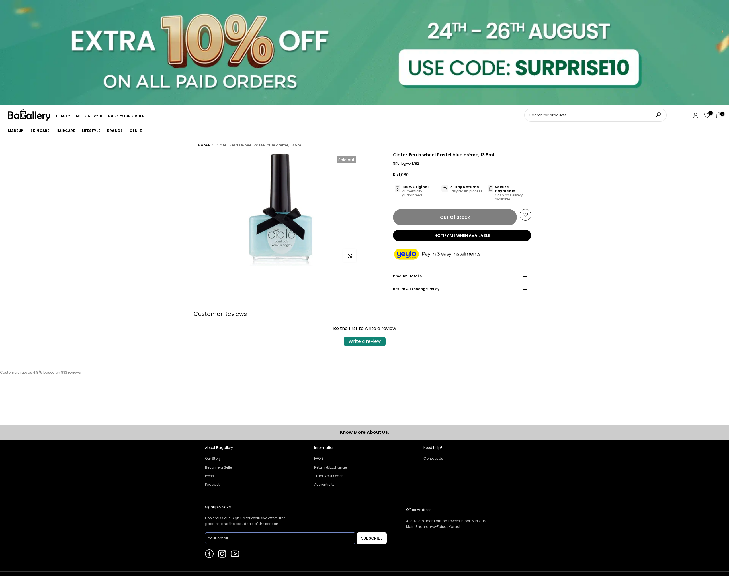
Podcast (212, 484)
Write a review (365, 341)
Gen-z (136, 130)
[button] (443, 254)
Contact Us (433, 458)
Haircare (65, 130)
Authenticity (324, 484)
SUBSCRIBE (371, 538)
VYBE (98, 116)
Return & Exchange (330, 467)
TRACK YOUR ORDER (125, 116)
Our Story (213, 458)
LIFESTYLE (91, 130)
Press (209, 475)
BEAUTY (63, 116)
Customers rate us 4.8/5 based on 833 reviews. (41, 372)
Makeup (16, 130)
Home (204, 145)
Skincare (40, 130)
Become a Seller (219, 467)
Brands (115, 130)
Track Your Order (328, 475)
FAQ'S (318, 458)
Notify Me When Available (462, 235)
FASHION (82, 116)
